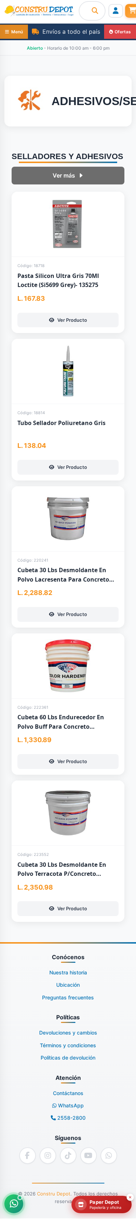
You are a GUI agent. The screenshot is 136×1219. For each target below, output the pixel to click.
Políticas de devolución (68, 1057)
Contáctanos (68, 1093)
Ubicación (68, 985)
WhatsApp (70, 1105)
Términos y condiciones (68, 1045)
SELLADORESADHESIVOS (67, 156)
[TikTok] (68, 1155)
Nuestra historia (68, 972)
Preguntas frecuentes (68, 997)
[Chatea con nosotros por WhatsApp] (13, 1203)
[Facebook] (27, 1155)
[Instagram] (48, 1155)
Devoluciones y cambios (68, 1032)
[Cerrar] (130, 1197)
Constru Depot (53, 1194)
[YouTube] (88, 1155)
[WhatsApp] (108, 1155)
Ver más (64, 175)
